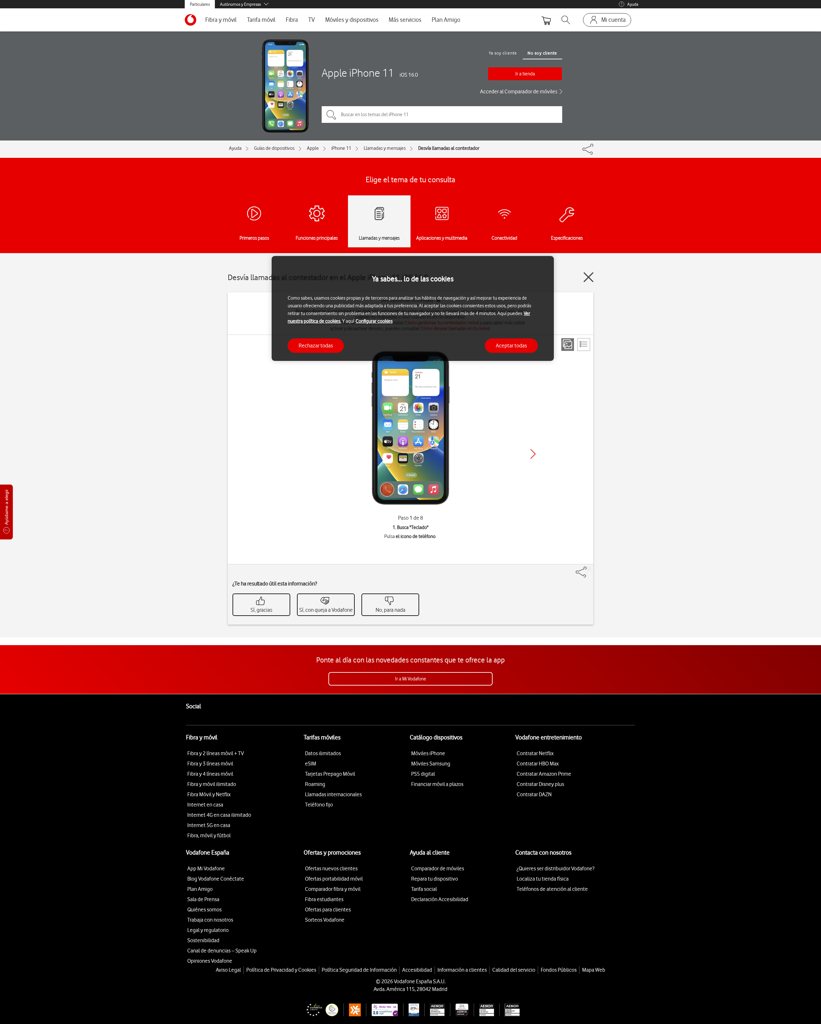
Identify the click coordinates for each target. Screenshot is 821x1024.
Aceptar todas (511, 345)
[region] (413, 308)
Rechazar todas (316, 345)
